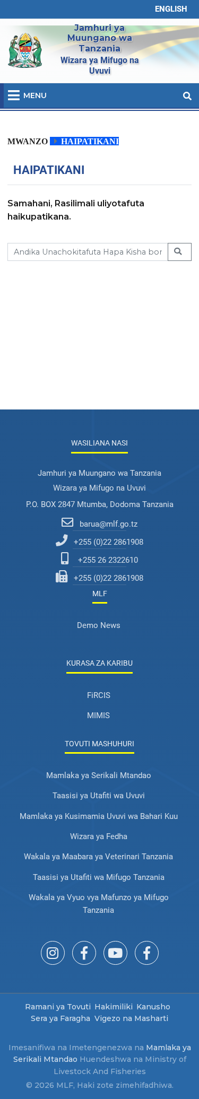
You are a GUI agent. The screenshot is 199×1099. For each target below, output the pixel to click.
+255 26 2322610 (108, 560)
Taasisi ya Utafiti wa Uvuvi (99, 795)
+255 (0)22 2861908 (108, 542)
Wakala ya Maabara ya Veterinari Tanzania (98, 856)
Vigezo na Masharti (131, 1018)
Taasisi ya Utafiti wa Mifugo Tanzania (99, 877)
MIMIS (98, 715)
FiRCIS (98, 695)
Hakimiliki (113, 1006)
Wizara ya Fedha (98, 836)
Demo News (98, 625)
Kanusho (153, 1006)
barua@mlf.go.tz (108, 524)
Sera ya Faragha (60, 1018)
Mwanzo (27, 141)
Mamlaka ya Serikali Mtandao (98, 775)
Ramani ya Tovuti (58, 1006)
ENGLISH (171, 9)
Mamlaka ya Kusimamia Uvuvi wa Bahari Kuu (99, 816)
